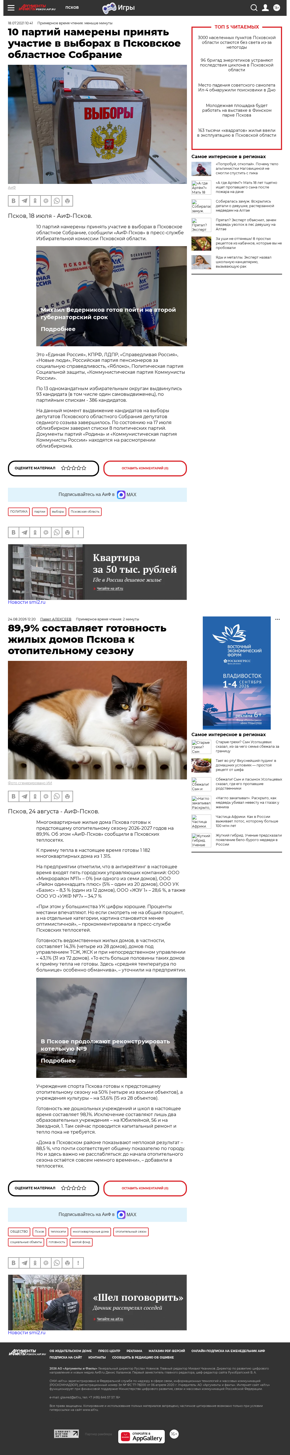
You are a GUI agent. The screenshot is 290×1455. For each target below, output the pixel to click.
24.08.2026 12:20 (22, 619)
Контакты (97, 1357)
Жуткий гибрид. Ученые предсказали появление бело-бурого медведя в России (249, 839)
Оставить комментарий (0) (145, 468)
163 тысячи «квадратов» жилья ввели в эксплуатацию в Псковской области (236, 133)
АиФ (12, 187)
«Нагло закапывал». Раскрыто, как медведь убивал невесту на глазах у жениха (247, 802)
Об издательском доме (71, 1351)
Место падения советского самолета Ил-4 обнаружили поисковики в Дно (237, 88)
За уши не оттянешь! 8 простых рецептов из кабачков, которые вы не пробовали (249, 243)
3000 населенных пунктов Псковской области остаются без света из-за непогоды (237, 42)
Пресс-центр (109, 1351)
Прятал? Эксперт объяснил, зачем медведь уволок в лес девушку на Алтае (246, 224)
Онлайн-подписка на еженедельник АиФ (228, 1351)
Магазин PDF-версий (167, 1351)
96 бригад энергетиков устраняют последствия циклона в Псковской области (237, 65)
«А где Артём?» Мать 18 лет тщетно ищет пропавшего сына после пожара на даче (246, 187)
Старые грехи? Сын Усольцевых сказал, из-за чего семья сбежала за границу (247, 746)
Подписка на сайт (66, 1357)
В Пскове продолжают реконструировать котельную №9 (105, 1045)
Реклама (134, 1351)
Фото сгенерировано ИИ (30, 783)
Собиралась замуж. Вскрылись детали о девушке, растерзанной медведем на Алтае (245, 205)
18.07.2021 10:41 (20, 23)
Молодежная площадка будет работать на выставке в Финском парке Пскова (237, 110)
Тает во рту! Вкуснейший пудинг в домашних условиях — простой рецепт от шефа (246, 765)
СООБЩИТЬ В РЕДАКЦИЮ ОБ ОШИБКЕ (143, 1357)
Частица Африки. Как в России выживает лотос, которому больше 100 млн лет (247, 821)
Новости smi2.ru (27, 602)
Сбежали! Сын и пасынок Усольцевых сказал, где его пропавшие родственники (249, 783)
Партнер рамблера (98, 1434)
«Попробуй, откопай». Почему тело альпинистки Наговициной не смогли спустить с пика (247, 168)
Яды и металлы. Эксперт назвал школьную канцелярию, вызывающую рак (244, 261)
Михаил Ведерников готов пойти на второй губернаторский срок (108, 313)
